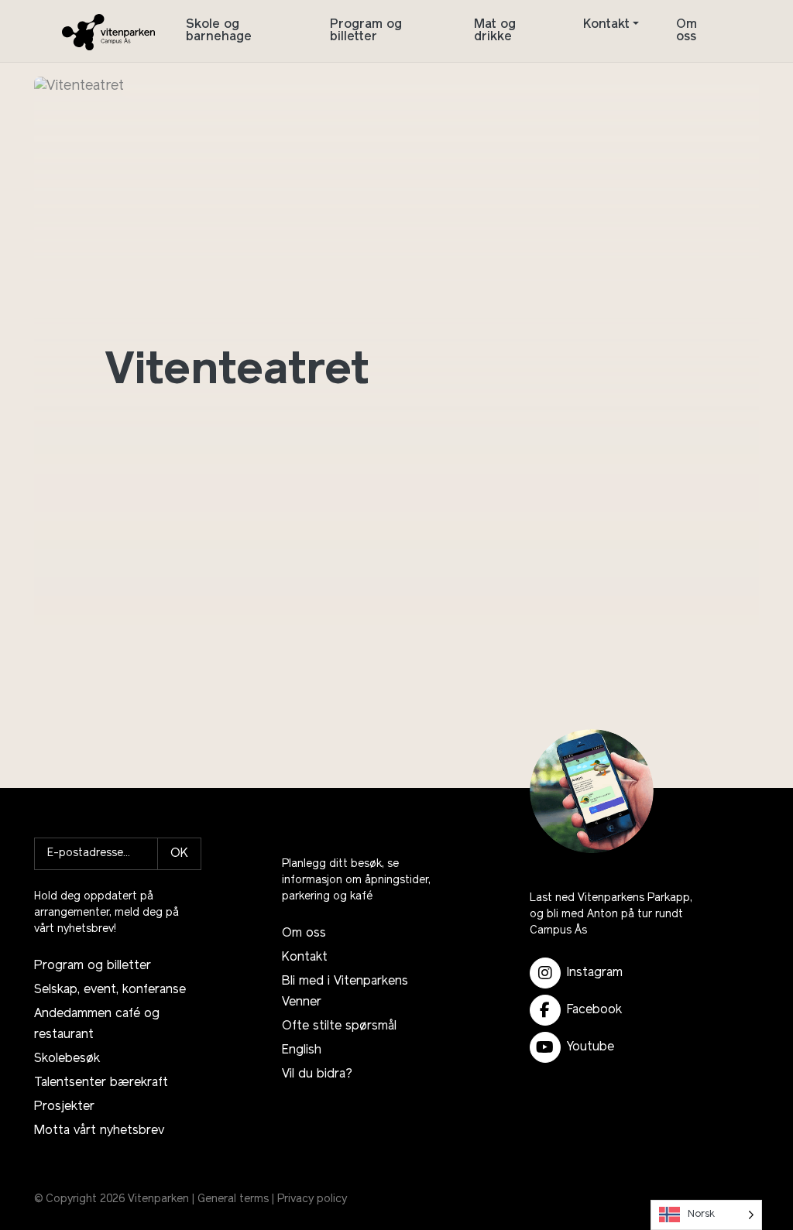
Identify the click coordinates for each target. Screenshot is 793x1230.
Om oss (686, 31)
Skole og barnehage (219, 31)
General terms (233, 1199)
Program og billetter (366, 31)
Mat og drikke (495, 31)
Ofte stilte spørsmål (339, 1026)
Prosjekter (64, 1107)
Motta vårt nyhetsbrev (99, 1131)
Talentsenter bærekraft (101, 1083)
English (301, 1050)
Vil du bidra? (317, 1074)
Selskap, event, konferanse (110, 990)
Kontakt (606, 25)
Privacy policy (312, 1199)
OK (179, 854)
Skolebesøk (67, 1059)
